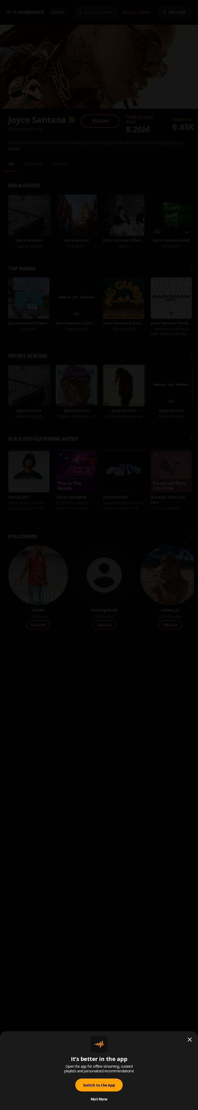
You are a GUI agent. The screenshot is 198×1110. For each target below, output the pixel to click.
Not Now (99, 1098)
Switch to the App (99, 1085)
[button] (99, 555)
